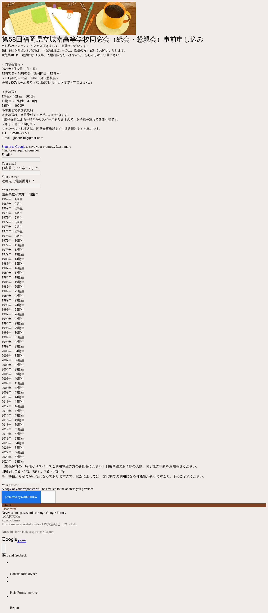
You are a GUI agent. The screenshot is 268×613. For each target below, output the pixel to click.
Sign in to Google (13, 146)
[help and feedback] (4, 548)
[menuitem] (138, 568)
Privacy (7, 520)
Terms (16, 520)
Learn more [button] (63, 146)
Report (49, 531)
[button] (134, 505)
